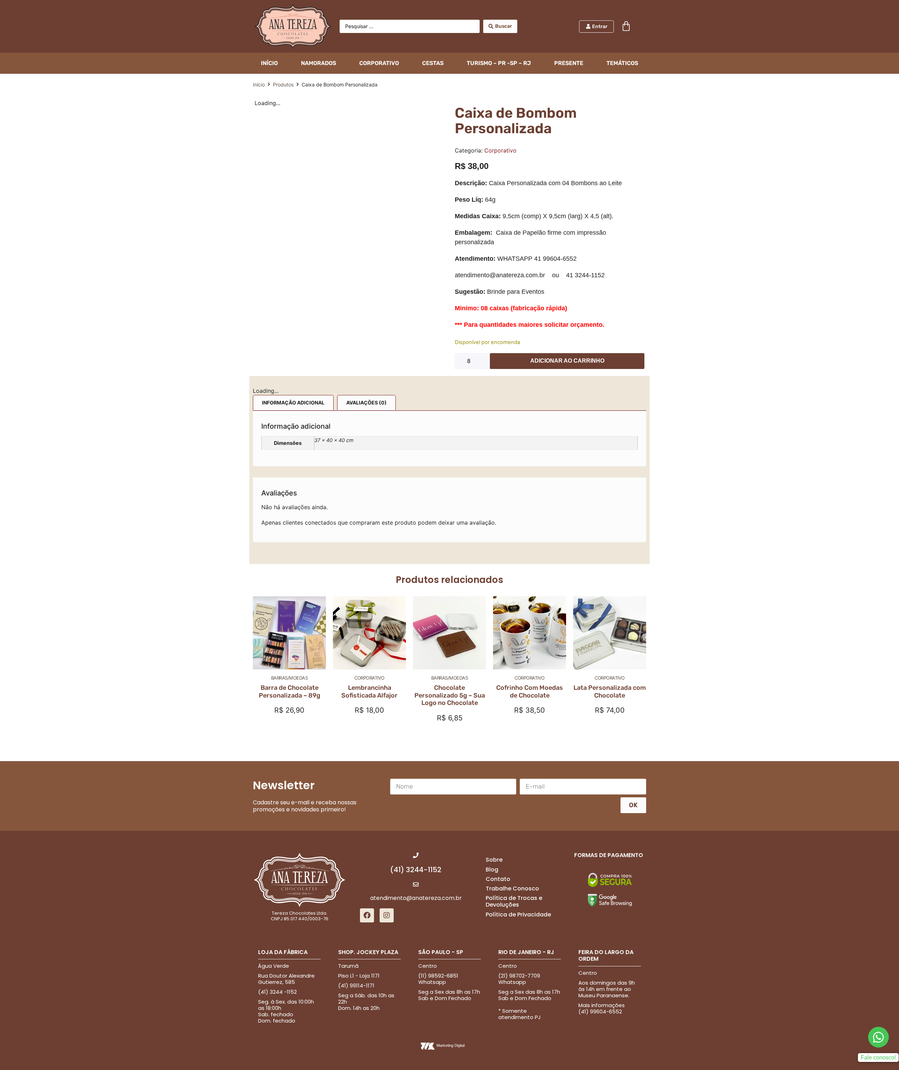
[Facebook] (367, 915)
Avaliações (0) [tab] (366, 403)
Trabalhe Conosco (512, 888)
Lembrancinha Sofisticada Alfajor (369, 691)
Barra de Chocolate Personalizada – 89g (289, 691)
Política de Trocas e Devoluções (514, 901)
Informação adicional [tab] (293, 403)
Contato (498, 879)
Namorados (318, 63)
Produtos (283, 84)
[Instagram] (387, 915)
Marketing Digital (451, 1045)
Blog (492, 869)
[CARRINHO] (626, 26)
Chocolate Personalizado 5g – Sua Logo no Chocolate (449, 695)
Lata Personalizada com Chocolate (609, 691)
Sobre (494, 860)
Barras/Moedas (289, 678)
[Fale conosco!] (878, 1037)
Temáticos (622, 63)
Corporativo (379, 63)
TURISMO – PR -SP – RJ (499, 63)
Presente (568, 63)
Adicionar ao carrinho (567, 361)
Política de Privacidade (518, 914)
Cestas (433, 63)
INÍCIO (269, 63)
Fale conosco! (878, 1058)
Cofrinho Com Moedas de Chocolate (529, 691)
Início (259, 84)
